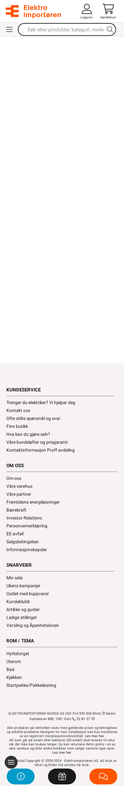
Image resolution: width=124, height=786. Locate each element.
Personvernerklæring (26, 525)
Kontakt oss (18, 410)
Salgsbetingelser (22, 541)
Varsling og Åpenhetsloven (32, 625)
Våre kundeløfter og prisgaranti (37, 442)
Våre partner (18, 494)
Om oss (13, 478)
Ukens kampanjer (23, 585)
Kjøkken (14, 677)
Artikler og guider (23, 609)
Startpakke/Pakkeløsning (31, 685)
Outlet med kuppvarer (27, 593)
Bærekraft (16, 509)
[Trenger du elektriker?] (21, 776)
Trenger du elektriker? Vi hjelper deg (40, 402)
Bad (10, 669)
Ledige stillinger (21, 617)
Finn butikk (17, 426)
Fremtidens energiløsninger (33, 502)
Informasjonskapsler (26, 549)
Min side (14, 577)
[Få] (62, 776)
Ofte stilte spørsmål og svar (33, 418)
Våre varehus (19, 486)
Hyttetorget (17, 653)
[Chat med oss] (103, 776)
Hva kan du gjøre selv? (28, 434)
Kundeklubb (18, 601)
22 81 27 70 (85, 719)
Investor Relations (24, 517)
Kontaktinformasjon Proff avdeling (40, 450)
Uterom (13, 661)
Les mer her (94, 736)
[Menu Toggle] (10, 29)
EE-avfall (15, 533)
